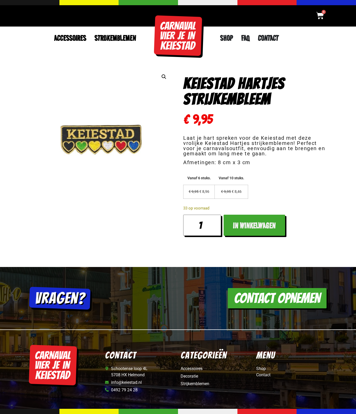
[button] (164, 76)
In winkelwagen (254, 225)
